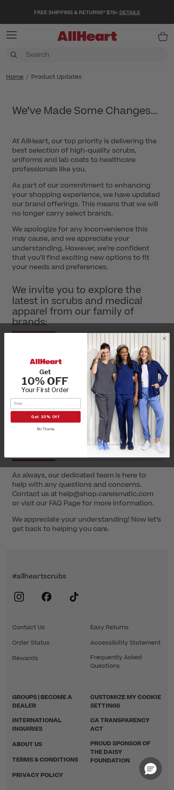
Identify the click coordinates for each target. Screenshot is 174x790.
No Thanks (46, 429)
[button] (150, 768)
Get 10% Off (45, 416)
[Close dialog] (164, 338)
